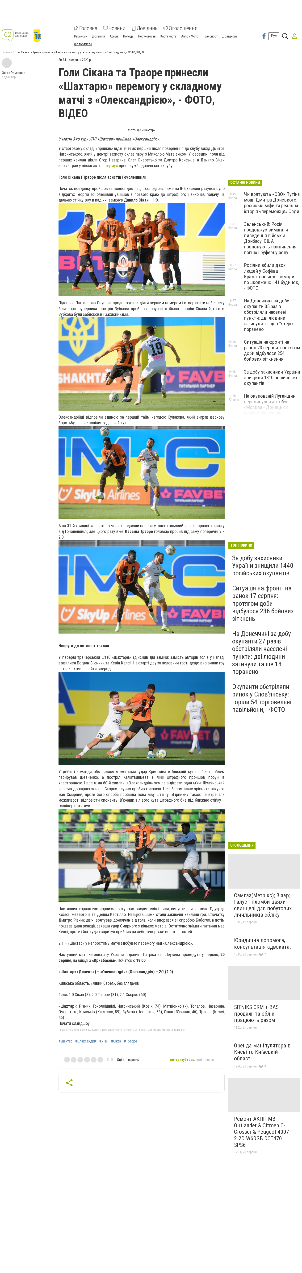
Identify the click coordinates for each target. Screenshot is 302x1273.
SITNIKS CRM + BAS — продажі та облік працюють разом (259, 1013)
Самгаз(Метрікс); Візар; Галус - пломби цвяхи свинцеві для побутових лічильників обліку (263, 905)
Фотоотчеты (83, 44)
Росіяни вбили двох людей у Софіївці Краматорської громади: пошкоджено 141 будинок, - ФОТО (271, 276)
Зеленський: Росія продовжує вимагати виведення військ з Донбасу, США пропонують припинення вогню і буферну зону (270, 238)
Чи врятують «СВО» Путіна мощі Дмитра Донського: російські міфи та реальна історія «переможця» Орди (272, 202)
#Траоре (130, 1041)
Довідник (147, 28)
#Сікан (116, 1041)
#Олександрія (85, 1041)
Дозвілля (98, 36)
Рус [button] (274, 36)
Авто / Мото (189, 36)
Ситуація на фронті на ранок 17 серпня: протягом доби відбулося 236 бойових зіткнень (263, 603)
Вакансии (80, 36)
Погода (128, 36)
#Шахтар (65, 1041)
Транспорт (210, 36)
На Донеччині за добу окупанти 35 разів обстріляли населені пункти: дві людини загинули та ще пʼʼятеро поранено (268, 315)
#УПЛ (103, 1041)
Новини (117, 28)
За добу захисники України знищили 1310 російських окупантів (272, 377)
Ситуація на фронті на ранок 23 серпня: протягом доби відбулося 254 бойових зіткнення (272, 350)
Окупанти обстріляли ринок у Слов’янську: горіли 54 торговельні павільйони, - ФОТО (261, 698)
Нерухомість (147, 36)
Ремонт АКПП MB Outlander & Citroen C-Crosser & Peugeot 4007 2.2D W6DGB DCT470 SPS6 (261, 1132)
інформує (109, 165)
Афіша (114, 36)
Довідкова (230, 36)
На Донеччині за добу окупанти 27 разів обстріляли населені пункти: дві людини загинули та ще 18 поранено (261, 653)
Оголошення (183, 28)
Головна (88, 28)
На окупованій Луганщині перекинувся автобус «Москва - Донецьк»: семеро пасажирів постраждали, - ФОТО (270, 407)
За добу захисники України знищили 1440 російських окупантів (262, 565)
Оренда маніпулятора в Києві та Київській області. (262, 1052)
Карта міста (168, 36)
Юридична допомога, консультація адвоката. (262, 943)
